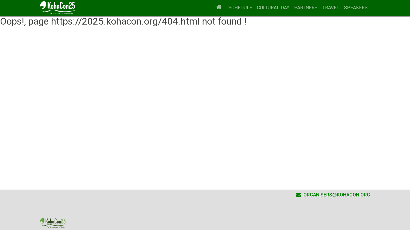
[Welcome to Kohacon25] (219, 7)
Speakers (356, 7)
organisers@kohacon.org (336, 195)
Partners (306, 7)
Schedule (240, 7)
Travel (330, 7)
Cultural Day (273, 7)
